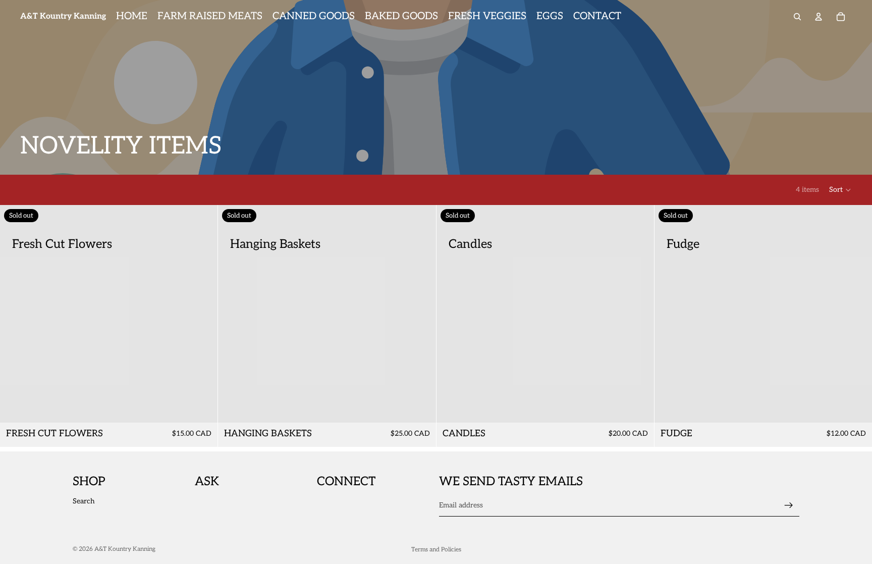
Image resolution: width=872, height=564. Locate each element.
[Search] (797, 17)
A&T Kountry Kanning (124, 549)
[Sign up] (788, 505)
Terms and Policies (436, 549)
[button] (840, 190)
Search (84, 501)
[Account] (818, 17)
